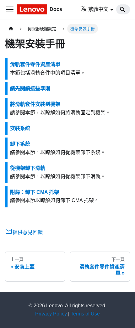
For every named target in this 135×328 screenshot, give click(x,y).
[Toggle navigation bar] (9, 9)
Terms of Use (85, 313)
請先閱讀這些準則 (30, 88)
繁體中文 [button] (98, 9)
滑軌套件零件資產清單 (35, 64)
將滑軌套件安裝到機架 (35, 104)
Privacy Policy (51, 313)
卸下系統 (20, 144)
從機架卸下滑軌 (27, 168)
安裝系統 (20, 128)
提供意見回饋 (28, 232)
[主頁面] (11, 29)
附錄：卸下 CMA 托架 (34, 192)
